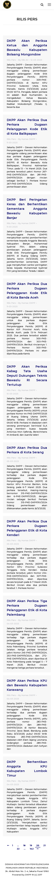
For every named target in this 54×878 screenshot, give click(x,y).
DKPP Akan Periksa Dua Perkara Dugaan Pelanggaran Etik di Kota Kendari (27, 528)
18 (24, 845)
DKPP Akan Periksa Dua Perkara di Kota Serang (27, 450)
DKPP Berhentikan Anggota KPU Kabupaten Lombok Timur (27, 768)
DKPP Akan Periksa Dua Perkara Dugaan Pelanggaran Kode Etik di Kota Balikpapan (27, 126)
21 (44, 845)
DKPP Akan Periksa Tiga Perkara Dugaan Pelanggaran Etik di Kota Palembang (27, 607)
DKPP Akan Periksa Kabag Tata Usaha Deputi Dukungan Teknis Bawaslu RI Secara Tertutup (27, 376)
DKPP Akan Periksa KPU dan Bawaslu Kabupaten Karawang (27, 685)
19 (31, 845)
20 (37, 845)
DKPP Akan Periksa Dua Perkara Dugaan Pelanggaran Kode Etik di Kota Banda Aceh (27, 290)
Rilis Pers (11, 60)
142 (32, 848)
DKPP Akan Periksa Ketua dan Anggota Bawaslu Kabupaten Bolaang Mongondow (27, 47)
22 (18, 848)
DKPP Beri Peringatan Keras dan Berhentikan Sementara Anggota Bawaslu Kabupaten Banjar (27, 209)
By (23, 60)
